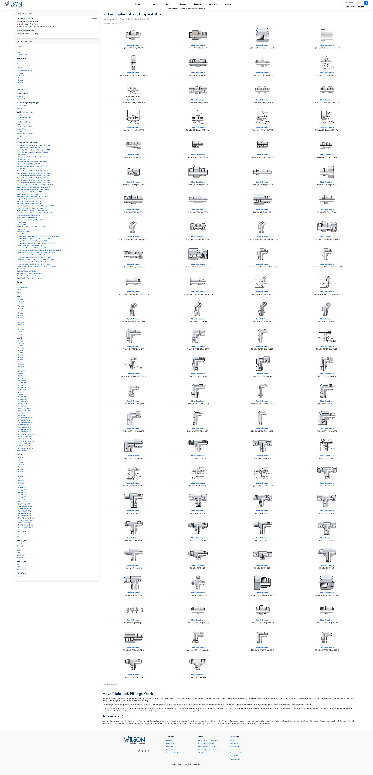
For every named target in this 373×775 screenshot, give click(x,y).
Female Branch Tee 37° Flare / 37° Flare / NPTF (33, 187)
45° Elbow (20, 115)
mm (18, 537)
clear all (94, 18)
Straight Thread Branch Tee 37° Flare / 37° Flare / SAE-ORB (38, 236)
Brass (18, 50)
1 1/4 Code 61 (22, 376)
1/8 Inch (20, 299)
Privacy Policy (171, 750)
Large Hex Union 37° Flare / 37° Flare (30, 199)
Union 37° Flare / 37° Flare (26, 271)
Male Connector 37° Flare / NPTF (28, 215)
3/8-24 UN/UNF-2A (24, 420)
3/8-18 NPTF (21, 387)
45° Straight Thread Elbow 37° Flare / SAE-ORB (33, 150)
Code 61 (20, 544)
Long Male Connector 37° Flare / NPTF (30, 201)
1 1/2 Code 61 (22, 380)
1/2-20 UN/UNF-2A (24, 425)
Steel (18, 52)
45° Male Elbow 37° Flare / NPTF (28, 148)
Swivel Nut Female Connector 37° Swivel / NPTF (34, 257)
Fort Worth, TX (235, 743)
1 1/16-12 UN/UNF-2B (25, 436)
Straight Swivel (22, 136)
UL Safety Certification (206, 743)
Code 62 (20, 546)
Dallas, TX (233, 740)
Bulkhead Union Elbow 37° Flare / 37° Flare (32, 166)
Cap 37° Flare (21, 168)
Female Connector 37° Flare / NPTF (29, 192)
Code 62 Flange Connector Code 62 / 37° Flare (33, 182)
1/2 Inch (20, 80)
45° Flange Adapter (23, 117)
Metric (19, 64)
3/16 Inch (20, 301)
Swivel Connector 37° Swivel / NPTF (29, 245)
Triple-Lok (20, 96)
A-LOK (19, 290)
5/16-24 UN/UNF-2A (24, 418)
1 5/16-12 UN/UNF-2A (25, 441)
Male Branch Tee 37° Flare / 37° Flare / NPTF (32, 208)
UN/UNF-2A (21, 555)
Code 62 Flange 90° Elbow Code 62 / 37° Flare (33, 180)
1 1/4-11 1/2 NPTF (24, 408)
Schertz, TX (234, 756)
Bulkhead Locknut (23, 159)
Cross (18, 124)
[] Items (361, 6)
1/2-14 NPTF (21, 397)
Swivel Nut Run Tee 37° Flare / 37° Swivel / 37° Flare (35, 259)
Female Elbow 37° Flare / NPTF (28, 194)
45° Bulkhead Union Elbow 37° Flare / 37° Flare (33, 145)
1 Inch (19, 87)
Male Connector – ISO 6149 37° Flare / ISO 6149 (34, 213)
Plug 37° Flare (22, 229)
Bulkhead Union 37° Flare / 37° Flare (30, 164)
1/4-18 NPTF (21, 383)
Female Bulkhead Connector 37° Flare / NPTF (33, 189)
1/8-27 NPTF (21, 89)
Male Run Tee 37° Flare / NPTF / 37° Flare (31, 220)
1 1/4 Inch (20, 322)
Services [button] (183, 4)
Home (137, 4)
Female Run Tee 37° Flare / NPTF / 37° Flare (32, 196)
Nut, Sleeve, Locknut (24, 127)
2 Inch (19, 327)
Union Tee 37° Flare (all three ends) (29, 278)
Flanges (19, 108)
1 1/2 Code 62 (22, 404)
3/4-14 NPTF (21, 401)
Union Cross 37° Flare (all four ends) (29, 273)
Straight (19, 131)
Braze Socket (21, 155)
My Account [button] (213, 4)
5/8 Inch (20, 82)
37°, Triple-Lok (22, 106)
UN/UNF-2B (21, 558)
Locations (169, 747)
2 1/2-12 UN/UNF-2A (25, 448)
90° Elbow (20, 120)
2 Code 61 (20, 385)
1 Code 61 (20, 373)
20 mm (19, 334)
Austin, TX (233, 750)
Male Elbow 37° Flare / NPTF (27, 217)
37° (18, 285)
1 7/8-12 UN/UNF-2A (25, 446)
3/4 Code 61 (21, 371)
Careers (228, 4)
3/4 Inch (20, 85)
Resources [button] (197, 4)
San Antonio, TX (236, 753)
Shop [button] (167, 4)
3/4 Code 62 (21, 390)
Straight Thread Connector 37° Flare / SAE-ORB (33, 238)
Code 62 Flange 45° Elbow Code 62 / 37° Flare (33, 178)
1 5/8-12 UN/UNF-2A (25, 443)
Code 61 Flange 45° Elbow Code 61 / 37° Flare (33, 171)
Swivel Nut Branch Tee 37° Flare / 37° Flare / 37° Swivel (36, 252)
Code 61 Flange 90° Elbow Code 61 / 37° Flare (33, 173)
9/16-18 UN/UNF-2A (24, 427)
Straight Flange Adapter (25, 134)
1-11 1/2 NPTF (22, 406)
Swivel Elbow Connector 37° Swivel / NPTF (32, 248)
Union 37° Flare (22, 269)
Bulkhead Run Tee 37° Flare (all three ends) (32, 161)
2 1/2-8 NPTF (21, 415)
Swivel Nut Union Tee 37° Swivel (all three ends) (34, 264)
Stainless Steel (22, 54)
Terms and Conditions (173, 753)
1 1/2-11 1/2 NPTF (24, 411)
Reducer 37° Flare (23, 231)
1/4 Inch (20, 73)
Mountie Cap (21, 222)
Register (352, 6)
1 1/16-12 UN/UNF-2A (25, 434)
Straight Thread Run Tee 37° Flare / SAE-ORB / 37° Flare (36, 243)
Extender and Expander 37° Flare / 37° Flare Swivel (35, 185)
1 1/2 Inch (20, 325)
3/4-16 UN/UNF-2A (24, 429)
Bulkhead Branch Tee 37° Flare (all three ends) (33, 157)
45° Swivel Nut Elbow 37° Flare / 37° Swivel (32, 152)
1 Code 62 (20, 394)
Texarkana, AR (235, 759)
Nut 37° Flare (21, 224)
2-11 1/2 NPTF (22, 413)
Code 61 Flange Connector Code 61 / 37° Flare (33, 175)
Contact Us (170, 743)
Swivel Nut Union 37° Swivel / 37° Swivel (31, 262)
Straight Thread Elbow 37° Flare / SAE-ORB (32, 241)
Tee (18, 138)
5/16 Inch (20, 75)
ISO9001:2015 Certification (208, 740)
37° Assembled (22, 287)
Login (347, 6)
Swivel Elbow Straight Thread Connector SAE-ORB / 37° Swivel (39, 250)
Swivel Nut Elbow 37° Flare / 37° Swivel (31, 255)
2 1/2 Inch (20, 329)
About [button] (153, 4)
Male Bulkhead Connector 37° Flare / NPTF (32, 210)
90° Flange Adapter (23, 122)
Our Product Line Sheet (206, 747)
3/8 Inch (20, 78)
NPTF (18, 553)
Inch (18, 61)
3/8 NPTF (20, 392)
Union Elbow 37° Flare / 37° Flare (28, 276)
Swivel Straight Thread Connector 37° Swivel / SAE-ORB (36, 266)
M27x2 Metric (21, 450)
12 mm (19, 332)
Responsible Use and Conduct (208, 750)
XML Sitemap (203, 753)
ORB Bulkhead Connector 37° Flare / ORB (31, 227)
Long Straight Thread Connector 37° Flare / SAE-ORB (35, 206)
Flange (19, 292)
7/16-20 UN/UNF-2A (24, 71)
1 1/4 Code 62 (22, 399)
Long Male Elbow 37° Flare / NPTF (29, 203)
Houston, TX (234, 747)
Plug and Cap (21, 129)
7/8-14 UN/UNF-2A (24, 432)
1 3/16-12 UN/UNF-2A (25, 439)
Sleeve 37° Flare (22, 234)
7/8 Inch (20, 318)
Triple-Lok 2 (21, 99)
